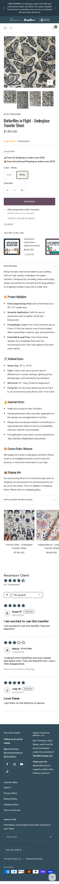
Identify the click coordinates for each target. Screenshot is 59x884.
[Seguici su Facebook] (7, 764)
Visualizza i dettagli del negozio (21, 218)
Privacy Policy (10, 793)
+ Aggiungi (29, 254)
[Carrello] (53, 27)
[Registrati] (50, 837)
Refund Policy (10, 799)
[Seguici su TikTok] (7, 771)
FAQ (45, 462)
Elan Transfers (12, 114)
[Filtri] (7, 595)
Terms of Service (12, 810)
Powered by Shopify (34, 859)
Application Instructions (18, 500)
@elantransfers (11, 749)
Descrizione (10, 266)
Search (7, 787)
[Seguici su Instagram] (14, 764)
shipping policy (33, 489)
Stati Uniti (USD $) (13, 850)
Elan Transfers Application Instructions (27, 438)
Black (9, 174)
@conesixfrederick (13, 752)
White (22, 174)
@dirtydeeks (10, 756)
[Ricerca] (11, 27)
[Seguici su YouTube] (21, 764)
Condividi (8, 224)
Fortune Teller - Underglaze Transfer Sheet (19, 546)
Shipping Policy (11, 804)
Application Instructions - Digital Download (32, 242)
